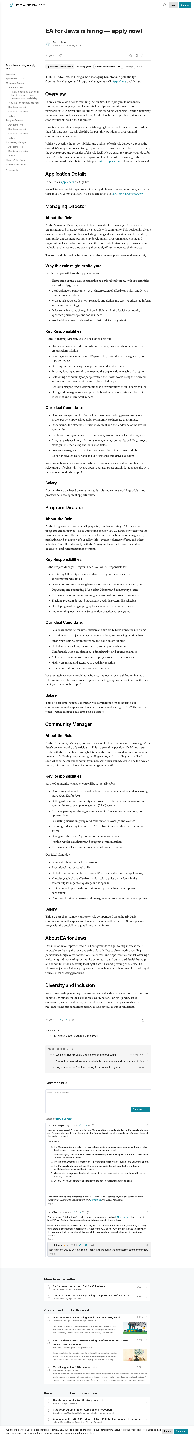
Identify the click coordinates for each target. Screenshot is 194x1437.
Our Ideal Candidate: (18, 111)
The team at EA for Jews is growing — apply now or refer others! (91, 1295)
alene (141, 1067)
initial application (109, 161)
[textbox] (98, 1098)
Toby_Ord (57, 1370)
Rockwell (57, 1347)
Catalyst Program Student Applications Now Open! (82, 1409)
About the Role (15, 87)
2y (68, 1125)
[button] (49, 1125)
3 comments (12, 170)
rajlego (56, 1422)
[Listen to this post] (130, 55)
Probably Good (137, 1054)
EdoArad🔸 (60, 1245)
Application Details (15, 78)
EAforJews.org (122, 1217)
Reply (50, 1203)
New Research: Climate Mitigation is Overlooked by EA (85, 1317)
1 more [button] (138, 66)
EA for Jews (60, 42)
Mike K (56, 1403)
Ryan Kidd (79, 1422)
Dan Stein (57, 1320)
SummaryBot (59, 1125)
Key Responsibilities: (18, 107)
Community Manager (16, 142)
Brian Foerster (59, 1413)
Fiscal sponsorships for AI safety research (78, 1400)
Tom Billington (68, 1347)
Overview (11, 74)
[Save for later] (136, 55)
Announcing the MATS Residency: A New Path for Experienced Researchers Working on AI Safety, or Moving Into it (121, 1418)
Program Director (14, 120)
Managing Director (15, 83)
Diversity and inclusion (17, 164)
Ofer (54, 1212)
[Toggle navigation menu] (5, 5)
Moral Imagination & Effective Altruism (75, 1367)
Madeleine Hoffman (76, 1413)
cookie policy (82, 1433)
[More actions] (148, 55)
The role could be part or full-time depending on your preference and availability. (25, 95)
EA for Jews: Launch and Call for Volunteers (79, 1286)
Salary (11, 116)
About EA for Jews (15, 160)
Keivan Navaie (67, 1422)
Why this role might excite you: (23, 102)
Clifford (140, 1061)
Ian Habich (92, 1413)
